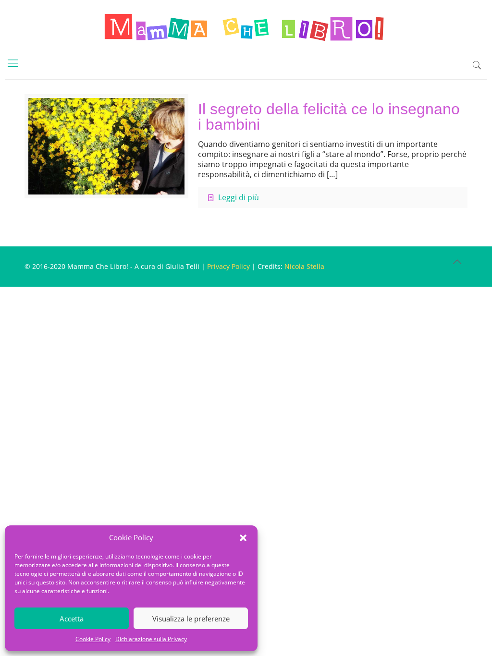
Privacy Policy (228, 266)
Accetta (72, 618)
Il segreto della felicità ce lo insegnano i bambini (329, 116)
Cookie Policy (93, 639)
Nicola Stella (304, 266)
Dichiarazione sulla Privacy (151, 639)
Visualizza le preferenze (191, 618)
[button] (243, 538)
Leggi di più (238, 197)
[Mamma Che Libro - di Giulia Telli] (246, 26)
